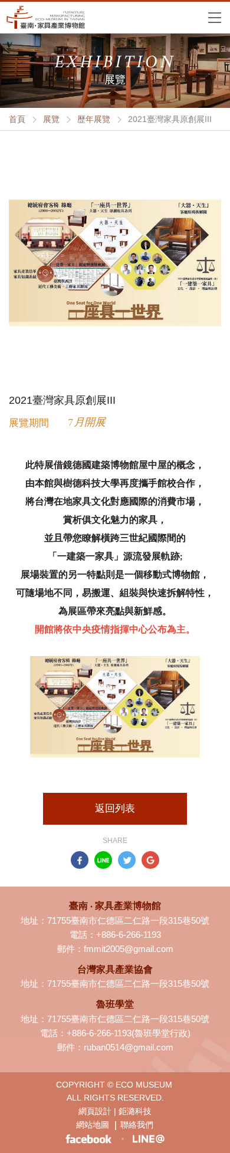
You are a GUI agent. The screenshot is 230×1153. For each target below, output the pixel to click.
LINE (103, 860)
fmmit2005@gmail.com (128, 949)
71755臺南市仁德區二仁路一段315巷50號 (128, 920)
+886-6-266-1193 (128, 935)
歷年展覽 (93, 119)
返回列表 (115, 808)
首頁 (17, 119)
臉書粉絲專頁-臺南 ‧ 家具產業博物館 (88, 1139)
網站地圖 (92, 1124)
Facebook (79, 860)
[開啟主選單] (214, 17)
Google (150, 860)
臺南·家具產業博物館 (46, 17)
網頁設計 (94, 1111)
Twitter (127, 860)
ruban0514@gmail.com (128, 1047)
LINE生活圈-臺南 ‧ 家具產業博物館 (148, 1139)
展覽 (51, 119)
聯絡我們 (136, 1124)
